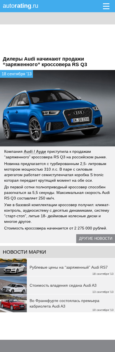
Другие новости (95, 238)
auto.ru (20, 5)
